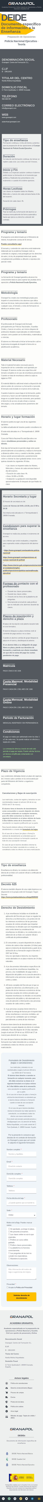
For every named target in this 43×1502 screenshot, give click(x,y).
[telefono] (3, 1498)
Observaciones (12, 1265)
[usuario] (32, 1498)
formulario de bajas (30, 829)
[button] (39, 1498)
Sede (9, 1210)
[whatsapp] (9, 1498)
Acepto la (20, 1287)
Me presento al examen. (19, 1232)
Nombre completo (14, 1149)
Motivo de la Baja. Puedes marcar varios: (19, 1224)
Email (9, 1162)
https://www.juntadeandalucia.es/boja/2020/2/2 (19, 897)
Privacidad (11, 1284)
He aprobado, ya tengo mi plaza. (22, 1229)
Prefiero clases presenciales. (21, 1245)
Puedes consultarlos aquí (11, 244)
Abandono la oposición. (19, 1259)
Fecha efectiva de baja (15, 1198)
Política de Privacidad (24, 1287)
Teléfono (10, 1186)
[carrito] (26, 1498)
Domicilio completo (14, 1174)
